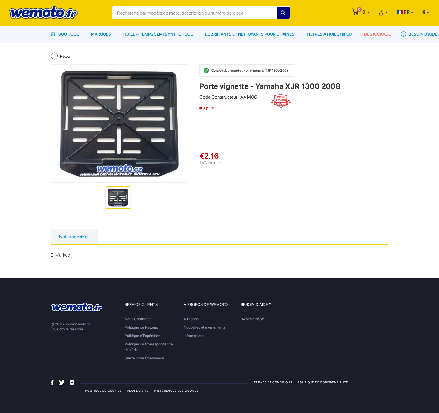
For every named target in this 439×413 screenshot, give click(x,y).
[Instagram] (72, 382)
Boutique (68, 34)
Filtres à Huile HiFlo (329, 34)
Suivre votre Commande (144, 358)
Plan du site (138, 390)
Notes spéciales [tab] (74, 237)
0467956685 (252, 319)
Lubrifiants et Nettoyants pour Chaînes (249, 34)
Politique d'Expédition (142, 335)
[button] (366, 12)
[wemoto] (77, 307)
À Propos (191, 319)
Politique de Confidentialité (323, 382)
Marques (101, 34)
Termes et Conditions (273, 382)
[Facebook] (52, 382)
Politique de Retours (141, 327)
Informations (194, 335)
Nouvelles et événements (204, 327)
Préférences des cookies (176, 390)
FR (406, 12)
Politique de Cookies (103, 390)
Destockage (377, 34)
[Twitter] (62, 382)
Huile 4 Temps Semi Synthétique (158, 34)
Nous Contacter (138, 319)
